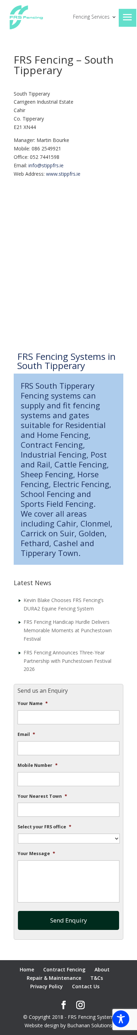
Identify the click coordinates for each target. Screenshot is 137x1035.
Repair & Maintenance (54, 978)
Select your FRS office (44, 827)
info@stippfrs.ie (46, 165)
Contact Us (85, 986)
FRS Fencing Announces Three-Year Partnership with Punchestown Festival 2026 (67, 661)
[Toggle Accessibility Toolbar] (121, 1019)
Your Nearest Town (42, 796)
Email (26, 734)
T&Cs (96, 978)
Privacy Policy (46, 986)
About (102, 969)
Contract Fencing (64, 969)
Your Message (36, 853)
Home (27, 969)
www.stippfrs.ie (63, 173)
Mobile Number (38, 765)
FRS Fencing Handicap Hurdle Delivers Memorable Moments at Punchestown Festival (68, 630)
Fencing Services (91, 17)
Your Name (33, 703)
